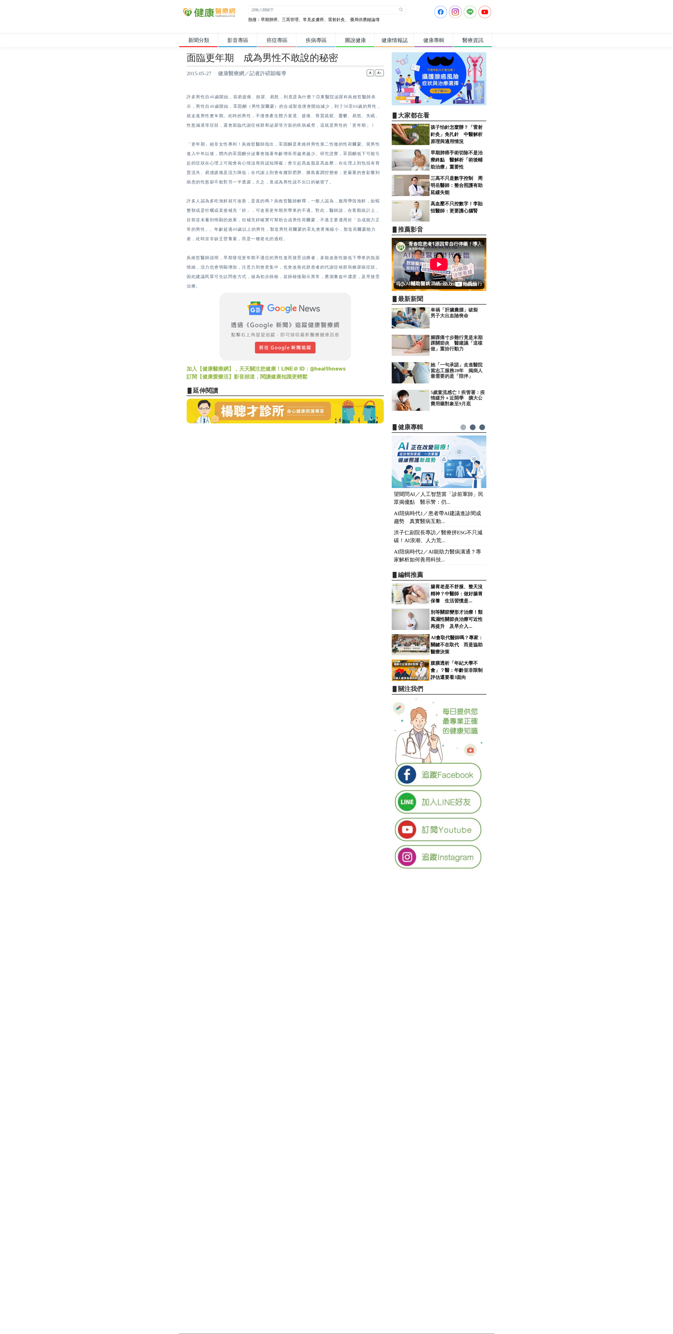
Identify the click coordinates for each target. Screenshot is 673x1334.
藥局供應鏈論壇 (364, 19)
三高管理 (290, 19)
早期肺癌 (269, 19)
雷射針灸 (336, 19)
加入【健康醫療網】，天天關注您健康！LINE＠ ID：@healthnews (266, 369)
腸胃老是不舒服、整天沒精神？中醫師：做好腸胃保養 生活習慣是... (457, 593)
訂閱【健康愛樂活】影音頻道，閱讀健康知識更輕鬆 (247, 376)
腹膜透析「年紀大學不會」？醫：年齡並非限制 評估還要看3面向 (459, 670)
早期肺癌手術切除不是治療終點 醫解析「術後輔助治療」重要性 (457, 160)
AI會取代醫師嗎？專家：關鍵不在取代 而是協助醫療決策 (457, 644)
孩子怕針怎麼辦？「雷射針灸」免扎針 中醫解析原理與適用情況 (457, 134)
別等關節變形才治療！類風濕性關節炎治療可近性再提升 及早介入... (457, 619)
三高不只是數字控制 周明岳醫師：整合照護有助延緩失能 (457, 185)
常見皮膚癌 (313, 19)
